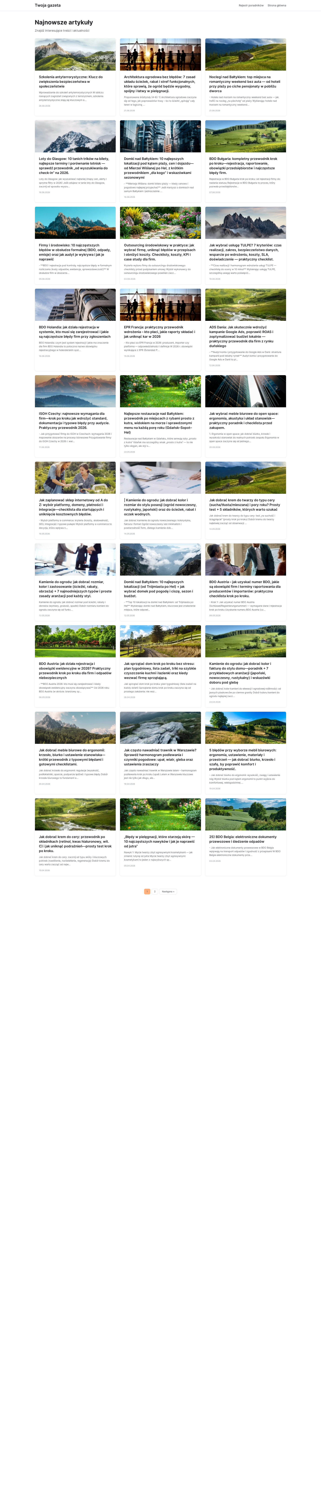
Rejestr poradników (251, 5)
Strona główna (277, 5)
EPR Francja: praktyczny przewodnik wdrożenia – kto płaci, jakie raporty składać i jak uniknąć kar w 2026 (159, 332)
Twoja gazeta (48, 5)
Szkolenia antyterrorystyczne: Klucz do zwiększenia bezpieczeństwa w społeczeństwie (71, 81)
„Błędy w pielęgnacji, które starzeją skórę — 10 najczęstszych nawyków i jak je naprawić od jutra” (159, 841)
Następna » (168, 891)
